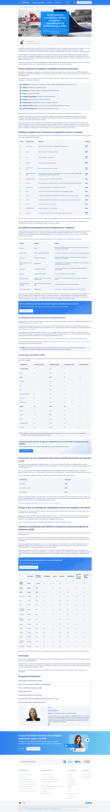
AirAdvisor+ (58, 2)
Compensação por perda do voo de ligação (27, 784)
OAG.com (74, 84)
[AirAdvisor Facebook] (86, 803)
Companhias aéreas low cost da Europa (49, 781)
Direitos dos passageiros (38, 2)
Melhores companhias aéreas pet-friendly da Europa (52, 786)
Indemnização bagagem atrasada (25, 788)
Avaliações (70, 786)
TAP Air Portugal (29, 187)
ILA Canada (46, 808)
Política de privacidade (87, 774)
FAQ (69, 791)
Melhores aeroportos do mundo (47, 788)
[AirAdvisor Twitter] (89, 803)
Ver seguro (22, 748)
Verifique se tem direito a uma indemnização (48, 503)
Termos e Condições (86, 777)
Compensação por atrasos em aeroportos (27, 791)
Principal (21, 7)
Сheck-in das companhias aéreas (48, 777)
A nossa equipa (71, 779)
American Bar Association (55, 808)
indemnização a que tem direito (27, 329)
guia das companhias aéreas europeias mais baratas (75, 341)
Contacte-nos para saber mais (28, 567)
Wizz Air (27, 204)
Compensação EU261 (22, 777)
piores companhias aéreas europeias (60, 221)
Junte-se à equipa (72, 784)
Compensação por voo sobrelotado (25, 786)
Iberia (27, 157)
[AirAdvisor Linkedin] (91, 803)
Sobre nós (70, 777)
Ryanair (27, 199)
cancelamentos (44, 544)
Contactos (70, 798)
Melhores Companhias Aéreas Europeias (49, 779)
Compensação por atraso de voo (25, 779)
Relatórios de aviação (28, 7)
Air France (28, 183)
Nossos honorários (72, 781)
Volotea (27, 191)
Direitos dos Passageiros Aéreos (25, 774)
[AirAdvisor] (24, 2)
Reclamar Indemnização (33, 748)
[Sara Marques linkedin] (48, 724)
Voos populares (44, 791)
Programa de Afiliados (72, 793)
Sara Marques (30, 41)
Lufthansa (28, 163)
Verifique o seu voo (26, 310)
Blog (69, 788)
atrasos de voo (57, 515)
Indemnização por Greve (46, 774)
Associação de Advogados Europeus (34, 808)
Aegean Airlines (29, 146)
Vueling (27, 195)
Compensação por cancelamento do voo (27, 781)
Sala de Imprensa (71, 795)
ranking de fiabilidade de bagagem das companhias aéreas (66, 234)
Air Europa (28, 213)
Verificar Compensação (84, 2)
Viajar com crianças (45, 784)
